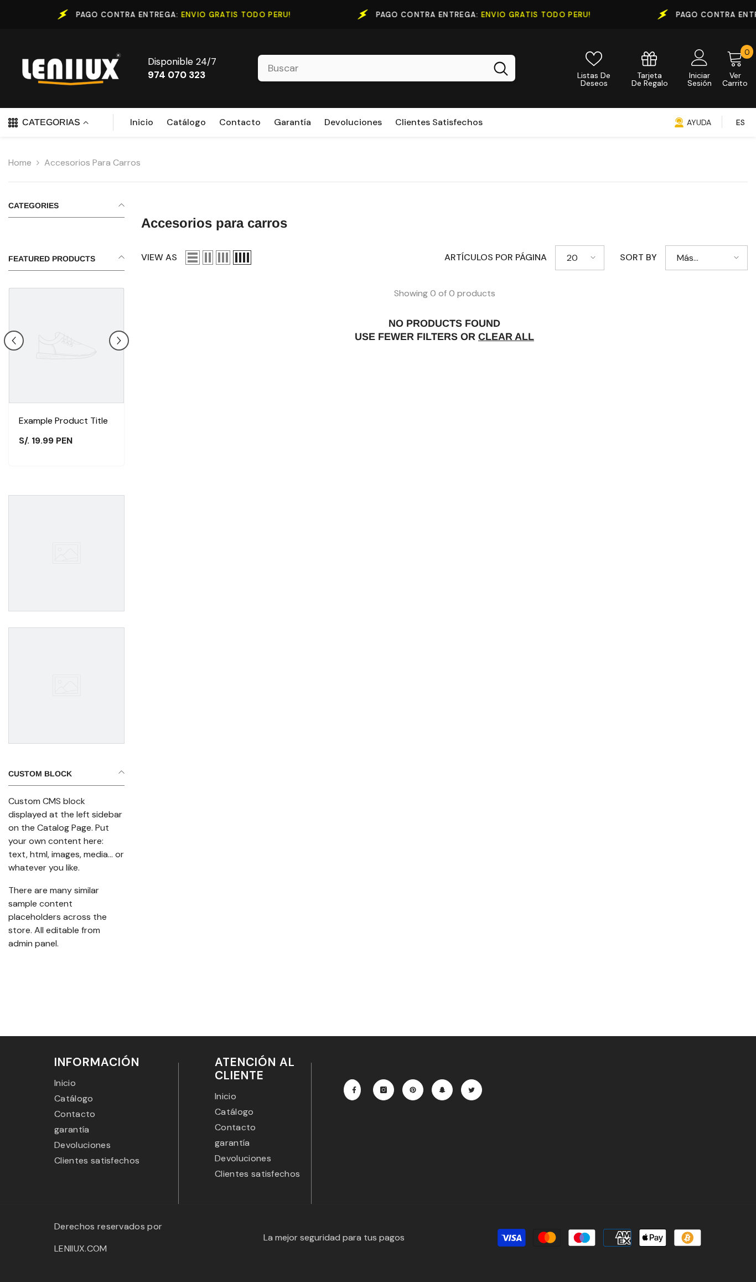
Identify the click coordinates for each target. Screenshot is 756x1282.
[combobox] (372, 68)
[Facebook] (352, 1089)
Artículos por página (495, 257)
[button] (14, 341)
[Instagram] (383, 1089)
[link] (649, 68)
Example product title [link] (63, 420)
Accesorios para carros (92, 162)
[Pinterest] (412, 1089)
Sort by (638, 257)
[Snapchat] (442, 1089)
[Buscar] (386, 68)
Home (20, 162)
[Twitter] (471, 1089)
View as (159, 257)
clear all (506, 336)
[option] (66, 379)
